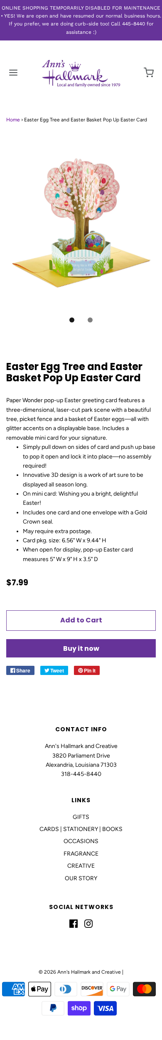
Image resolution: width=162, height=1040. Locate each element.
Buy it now (81, 648)
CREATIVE (81, 865)
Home (13, 120)
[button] (81, 230)
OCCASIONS (81, 841)
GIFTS (81, 817)
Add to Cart (81, 620)
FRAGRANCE (81, 853)
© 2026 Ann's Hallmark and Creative (80, 972)
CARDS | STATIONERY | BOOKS (81, 829)
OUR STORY (81, 878)
